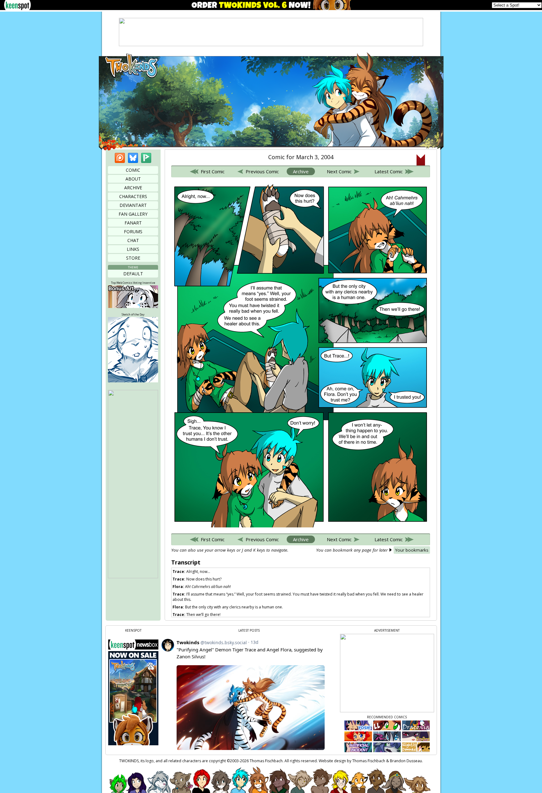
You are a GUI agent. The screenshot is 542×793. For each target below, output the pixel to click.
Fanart (133, 223)
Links (133, 249)
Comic (133, 170)
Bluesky (133, 158)
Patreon (120, 158)
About (133, 179)
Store (133, 258)
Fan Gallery (133, 214)
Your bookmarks (411, 550)
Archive (133, 188)
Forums (133, 232)
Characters (133, 196)
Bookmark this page (421, 159)
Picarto (146, 158)
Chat (133, 240)
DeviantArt (133, 205)
